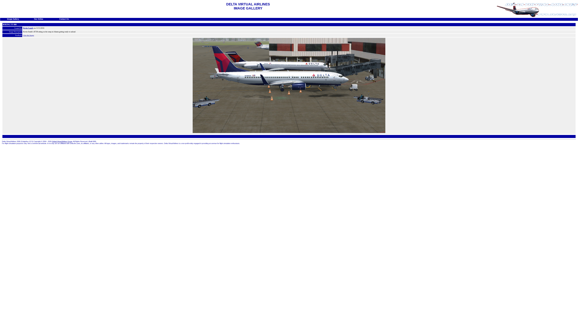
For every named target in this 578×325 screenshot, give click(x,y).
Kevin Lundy (28, 28)
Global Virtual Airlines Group (62, 141)
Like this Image (28, 35)
